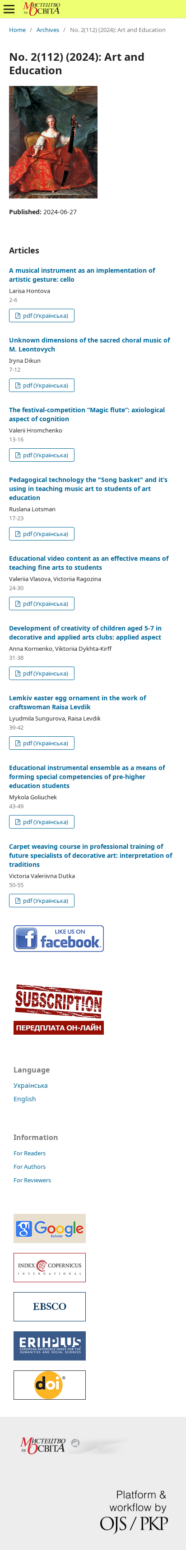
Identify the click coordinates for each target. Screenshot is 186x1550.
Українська (31, 1085)
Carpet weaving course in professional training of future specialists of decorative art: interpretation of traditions (90, 855)
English (25, 1099)
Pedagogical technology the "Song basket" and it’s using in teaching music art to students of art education (88, 488)
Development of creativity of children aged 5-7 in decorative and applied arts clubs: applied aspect (85, 632)
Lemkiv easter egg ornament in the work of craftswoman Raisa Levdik (77, 702)
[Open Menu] (9, 9)
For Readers (30, 1153)
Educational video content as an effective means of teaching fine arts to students (88, 563)
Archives (48, 30)
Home (17, 30)
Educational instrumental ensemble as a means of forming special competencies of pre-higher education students (87, 776)
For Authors (30, 1166)
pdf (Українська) (45, 315)
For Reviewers (32, 1180)
